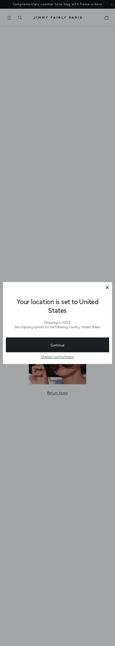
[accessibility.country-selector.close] (107, 287)
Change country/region (57, 356)
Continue (57, 345)
